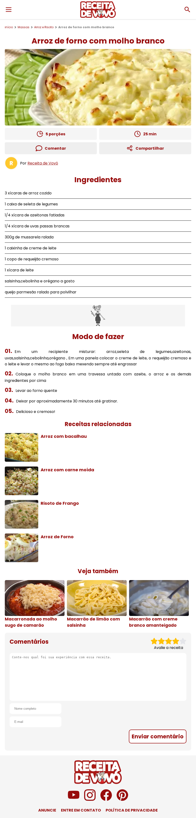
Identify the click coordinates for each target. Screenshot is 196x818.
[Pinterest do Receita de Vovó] (122, 799)
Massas (23, 27)
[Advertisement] (98, 315)
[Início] (98, 9)
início (9, 27)
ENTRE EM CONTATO (81, 810)
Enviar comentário (158, 736)
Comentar (55, 148)
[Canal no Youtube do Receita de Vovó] (73, 799)
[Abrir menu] (8, 9)
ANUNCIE (47, 810)
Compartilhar (150, 148)
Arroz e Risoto (44, 27)
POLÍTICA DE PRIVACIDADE (132, 810)
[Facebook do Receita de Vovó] (106, 799)
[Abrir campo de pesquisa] (187, 9)
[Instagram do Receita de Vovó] (90, 799)
